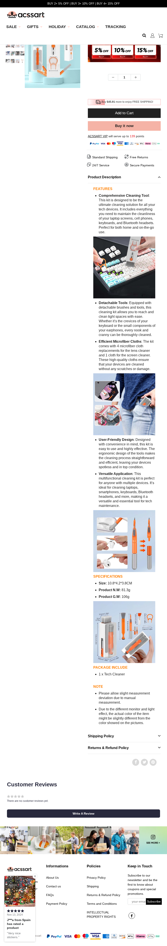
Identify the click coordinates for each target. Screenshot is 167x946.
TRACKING (115, 27)
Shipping (93, 886)
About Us (52, 877)
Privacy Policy (96, 877)
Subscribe (154, 901)
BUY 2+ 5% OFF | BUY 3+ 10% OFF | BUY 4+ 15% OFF (83, 3)
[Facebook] (132, 915)
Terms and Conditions (102, 903)
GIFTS (32, 27)
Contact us (53, 886)
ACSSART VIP (98, 136)
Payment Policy (56, 903)
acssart (36, 935)
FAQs (50, 895)
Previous (9, 69)
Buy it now (124, 126)
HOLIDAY (57, 27)
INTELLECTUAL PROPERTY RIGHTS (101, 914)
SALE (11, 27)
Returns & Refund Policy (103, 895)
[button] (83, 813)
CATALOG (85, 27)
